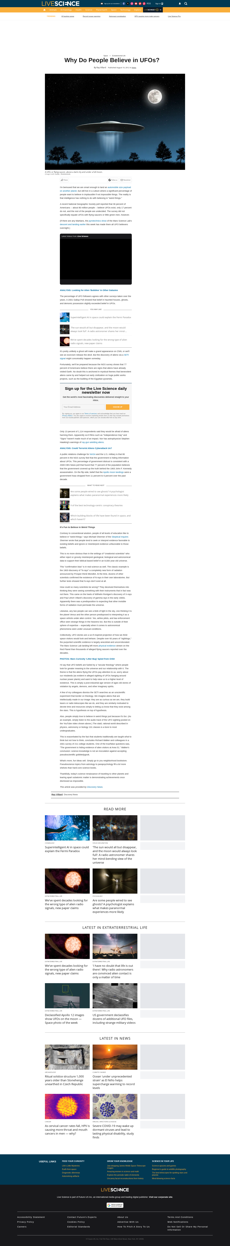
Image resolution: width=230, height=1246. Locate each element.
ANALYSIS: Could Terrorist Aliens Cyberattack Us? (86, 448)
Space (113, 9)
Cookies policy (76, 1222)
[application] (96, 259)
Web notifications (177, 1222)
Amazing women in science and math (123, 1171)
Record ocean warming (91, 16)
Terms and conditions (180, 1217)
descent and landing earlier (73, 224)
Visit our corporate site (160, 1197)
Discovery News (95, 787)
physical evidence (107, 646)
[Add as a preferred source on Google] (115, 1205)
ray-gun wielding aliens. (93, 442)
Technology (125, 9)
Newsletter (127, 180)
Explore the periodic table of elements (123, 1175)
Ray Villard (101, 67)
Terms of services (90, 413)
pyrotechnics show (97, 221)
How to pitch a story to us (133, 1227)
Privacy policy (25, 1222)
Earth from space (69, 1169)
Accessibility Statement (31, 1217)
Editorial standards (78, 1227)
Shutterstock (65, 174)
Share (66, 180)
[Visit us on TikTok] (144, 3)
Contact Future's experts (82, 1217)
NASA (92, 454)
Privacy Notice (67, 416)
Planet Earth (101, 9)
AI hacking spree (67, 16)
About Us (122, 1217)
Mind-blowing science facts (163, 1178)
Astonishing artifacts (70, 1176)
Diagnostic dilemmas (71, 1173)
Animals (53, 9)
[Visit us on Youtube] (136, 3)
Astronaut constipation (117, 16)
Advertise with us (128, 1222)
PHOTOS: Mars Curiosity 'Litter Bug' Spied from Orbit (87, 659)
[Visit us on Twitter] (127, 3)
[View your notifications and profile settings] (179, 3)
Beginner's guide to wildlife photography (169, 1169)
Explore (137, 9)
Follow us (114, 180)
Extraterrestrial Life (118, 56)
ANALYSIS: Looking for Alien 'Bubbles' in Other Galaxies (89, 290)
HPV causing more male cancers (147, 16)
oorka (57, 174)
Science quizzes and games (164, 1166)
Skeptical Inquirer (120, 537)
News (134, 67)
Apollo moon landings (113, 472)
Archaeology (66, 9)
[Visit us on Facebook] (123, 3)
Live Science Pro (174, 16)
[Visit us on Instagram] (131, 3)
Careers (22, 1227)
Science (88, 9)
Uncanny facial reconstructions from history (125, 1178)
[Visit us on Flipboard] (140, 3)
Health (79, 9)
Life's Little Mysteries (71, 1166)
